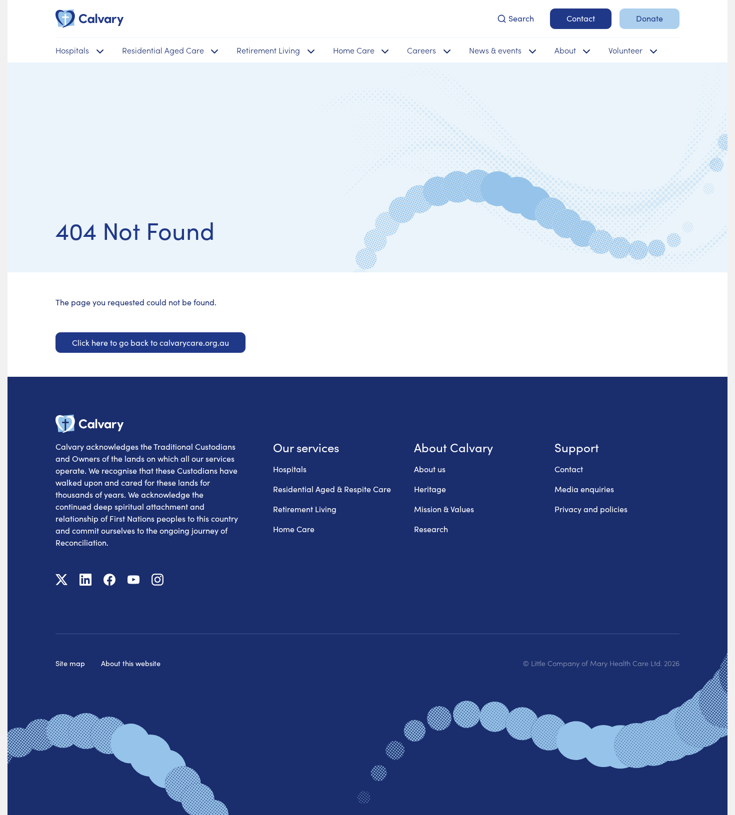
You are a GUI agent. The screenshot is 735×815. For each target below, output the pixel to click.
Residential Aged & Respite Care (332, 489)
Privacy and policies (591, 509)
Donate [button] (649, 18)
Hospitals (289, 469)
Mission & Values (444, 509)
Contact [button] (580, 18)
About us (430, 469)
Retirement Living (304, 509)
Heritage (430, 489)
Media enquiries (584, 489)
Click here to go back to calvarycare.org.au (150, 342)
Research (431, 529)
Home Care (293, 529)
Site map (70, 663)
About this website (130, 663)
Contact (568, 469)
